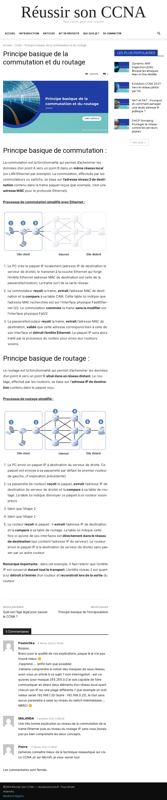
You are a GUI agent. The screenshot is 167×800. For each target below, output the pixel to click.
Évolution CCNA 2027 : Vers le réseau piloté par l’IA (147, 87)
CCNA (18, 45)
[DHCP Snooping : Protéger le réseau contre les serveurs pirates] (121, 124)
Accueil (10, 33)
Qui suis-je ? (91, 33)
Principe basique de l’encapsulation (83, 612)
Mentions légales (13, 796)
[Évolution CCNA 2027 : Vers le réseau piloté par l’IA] (121, 87)
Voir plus (137, 142)
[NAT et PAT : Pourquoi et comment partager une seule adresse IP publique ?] (121, 104)
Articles (49, 33)
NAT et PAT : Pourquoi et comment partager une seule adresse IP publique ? (147, 106)
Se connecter (112, 33)
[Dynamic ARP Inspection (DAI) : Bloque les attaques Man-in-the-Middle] (121, 67)
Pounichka (26, 643)
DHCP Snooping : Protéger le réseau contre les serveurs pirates (144, 126)
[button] (159, 33)
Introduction (29, 33)
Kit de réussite (69, 33)
